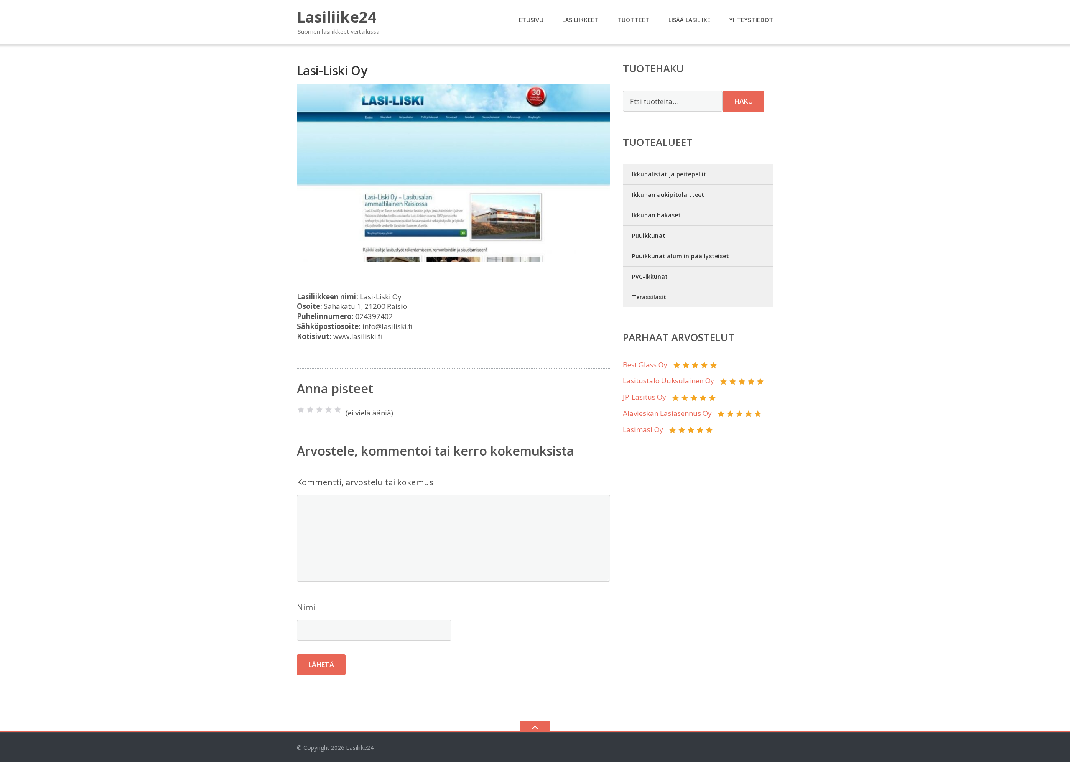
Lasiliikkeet (580, 20)
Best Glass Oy (645, 365)
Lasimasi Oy (643, 429)
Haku (743, 101)
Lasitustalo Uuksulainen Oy (668, 380)
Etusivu (531, 20)
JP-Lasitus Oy (644, 397)
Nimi (306, 607)
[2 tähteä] (310, 409)
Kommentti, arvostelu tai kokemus (365, 482)
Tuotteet (633, 20)
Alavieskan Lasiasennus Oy (667, 413)
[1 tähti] (301, 409)
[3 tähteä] (319, 409)
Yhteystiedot (751, 20)
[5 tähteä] (338, 409)
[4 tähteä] (328, 409)
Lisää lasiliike (689, 20)
